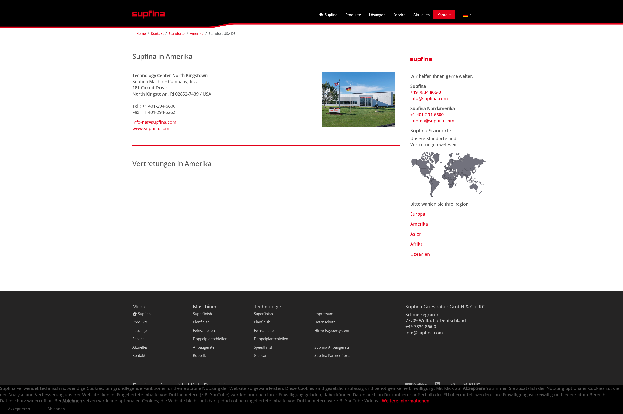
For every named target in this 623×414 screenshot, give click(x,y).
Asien (416, 234)
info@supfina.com (429, 98)
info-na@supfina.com (154, 122)
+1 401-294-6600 (158, 106)
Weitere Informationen (405, 401)
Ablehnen (56, 409)
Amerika (419, 224)
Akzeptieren (19, 409)
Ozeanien (420, 254)
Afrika (416, 244)
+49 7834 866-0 (425, 92)
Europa (417, 214)
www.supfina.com (150, 128)
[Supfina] (148, 14)
